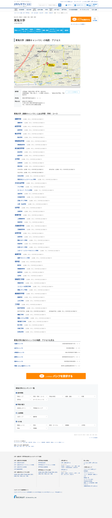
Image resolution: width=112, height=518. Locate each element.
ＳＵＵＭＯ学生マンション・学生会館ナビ (52, 492)
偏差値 (66, 30)
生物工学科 (32, 328)
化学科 (30, 275)
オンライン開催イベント (59, 442)
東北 (19, 474)
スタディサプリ (17, 492)
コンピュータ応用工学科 (35, 286)
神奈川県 (30, 442)
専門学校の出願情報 (43, 467)
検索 (59, 5)
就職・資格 (45, 30)
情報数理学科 (32, 268)
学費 (82, 396)
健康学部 (29, 254)
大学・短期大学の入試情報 (20, 467)
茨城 (15, 446)
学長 (34, 425)
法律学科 (31, 211)
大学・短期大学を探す (19, 462)
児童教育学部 (31, 226)
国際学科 (31, 122)
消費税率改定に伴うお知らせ (90, 486)
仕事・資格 (40, 9)
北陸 (32, 474)
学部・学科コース (24, 30)
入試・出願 (94, 9)
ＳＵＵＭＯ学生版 (36, 492)
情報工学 (72, 474)
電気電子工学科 (33, 321)
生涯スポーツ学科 (34, 247)
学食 (18, 428)
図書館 (67, 425)
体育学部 (29, 233)
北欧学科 (31, 193)
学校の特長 (52, 396)
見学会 (34, 442)
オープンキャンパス (84, 9)
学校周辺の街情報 (88, 481)
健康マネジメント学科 (35, 258)
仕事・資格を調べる (66, 462)
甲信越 (25, 474)
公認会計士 (68, 466)
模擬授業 (43, 442)
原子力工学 (66, 474)
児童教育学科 (32, 229)
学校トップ (17, 30)
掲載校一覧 (86, 477)
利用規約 (86, 471)
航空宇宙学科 (32, 308)
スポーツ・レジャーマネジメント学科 (39, 250)
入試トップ (20, 416)
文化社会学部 (31, 183)
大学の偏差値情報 (18, 469)
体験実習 (48, 442)
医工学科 (31, 325)
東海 (29, 474)
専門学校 (64, 9)
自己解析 (28, 9)
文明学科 (31, 163)
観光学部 (29, 134)
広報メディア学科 (34, 200)
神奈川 (46, 12)
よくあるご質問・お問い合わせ (89, 1)
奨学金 (19, 399)
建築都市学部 (31, 293)
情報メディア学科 (34, 290)
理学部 (28, 261)
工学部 (28, 304)
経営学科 (31, 130)
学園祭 (35, 428)
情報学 (66, 473)
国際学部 (29, 119)
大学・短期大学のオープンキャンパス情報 (24, 464)
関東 (22, 474)
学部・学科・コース (38, 396)
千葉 (26, 446)
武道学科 (31, 243)
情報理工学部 (31, 279)
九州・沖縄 (25, 476)
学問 (46, 9)
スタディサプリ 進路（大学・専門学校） (22, 12)
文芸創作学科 (32, 197)
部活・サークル (53, 425)
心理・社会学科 (33, 204)
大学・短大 (57, 9)
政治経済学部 (31, 148)
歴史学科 (31, 166)
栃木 (18, 446)
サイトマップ (77, 1)
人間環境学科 (32, 218)
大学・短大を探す (34, 12)
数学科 (30, 265)
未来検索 (21, 9)
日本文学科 (31, 176)
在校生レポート (31, 30)
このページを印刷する (72, 92)
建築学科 (31, 297)
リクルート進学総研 (27, 492)
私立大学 (41, 12)
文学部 (28, 159)
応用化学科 (32, 332)
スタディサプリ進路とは (66, 1)
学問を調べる (64, 469)
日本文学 (71, 473)
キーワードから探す (88, 479)
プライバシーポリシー (89, 472)
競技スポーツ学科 (34, 240)
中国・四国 (19, 476)
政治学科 (31, 152)
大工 (73, 466)
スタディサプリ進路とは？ (90, 469)
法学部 (28, 207)
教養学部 (29, 215)
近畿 (15, 476)
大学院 (83, 425)
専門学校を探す (42, 462)
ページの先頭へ (94, 437)
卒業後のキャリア (38, 30)
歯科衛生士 (76, 467)
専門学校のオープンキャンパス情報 (46, 464)
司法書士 (63, 466)
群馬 (21, 446)
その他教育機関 (73, 9)
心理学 (75, 473)
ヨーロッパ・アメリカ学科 (36, 190)
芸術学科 (31, 222)
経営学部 (29, 126)
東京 (29, 446)
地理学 (62, 473)
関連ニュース (20, 425)
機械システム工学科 (34, 318)
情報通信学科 (32, 144)
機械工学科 (32, 314)
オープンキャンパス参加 (77, 24)
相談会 (52, 442)
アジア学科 (31, 186)
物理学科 (31, 272)
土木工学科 (32, 300)
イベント (38, 442)
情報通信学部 (31, 141)
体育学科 (31, 236)
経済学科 (31, 155)
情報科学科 (32, 283)
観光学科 (31, 137)
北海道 (15, 474)
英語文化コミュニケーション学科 (38, 179)
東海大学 (51, 12)
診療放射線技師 (69, 467)
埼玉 (23, 446)
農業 (76, 466)
